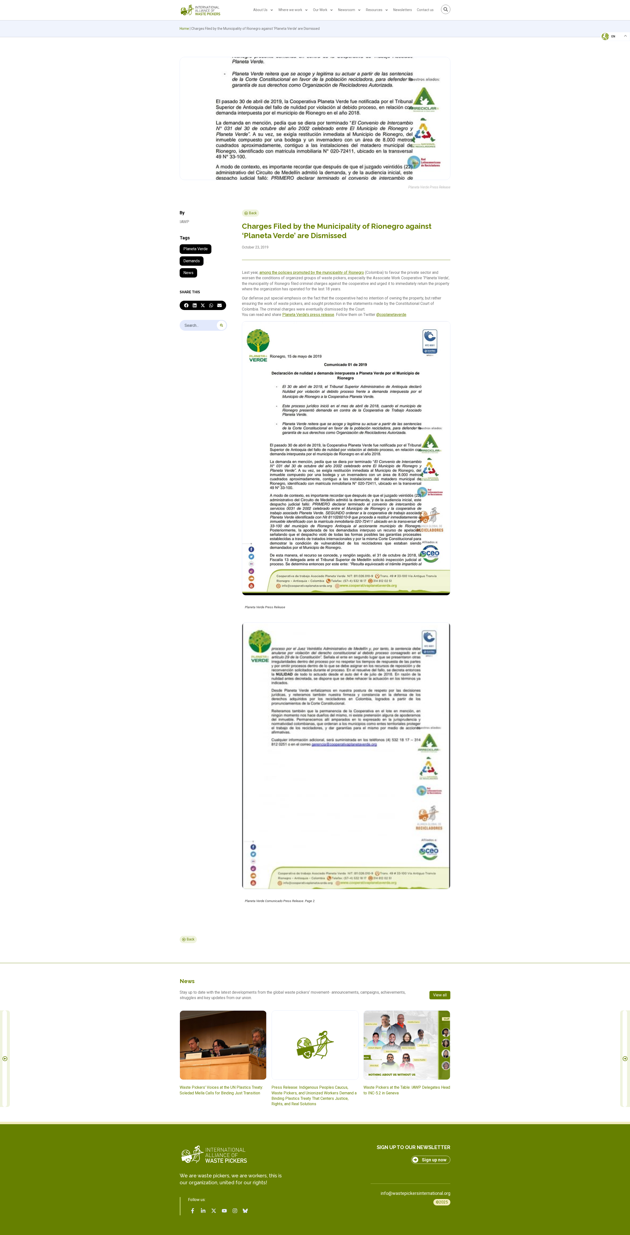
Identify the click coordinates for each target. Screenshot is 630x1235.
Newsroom (346, 10)
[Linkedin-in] (203, 1210)
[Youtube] (224, 1210)
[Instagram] (234, 1210)
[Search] (221, 325)
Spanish (610, 70)
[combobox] (203, 325)
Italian (610, 50)
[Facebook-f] (192, 1210)
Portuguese (614, 60)
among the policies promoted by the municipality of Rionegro (311, 272)
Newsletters (402, 10)
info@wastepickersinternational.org (415, 1193)
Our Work (320, 10)
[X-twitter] (214, 1210)
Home (184, 29)
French (610, 41)
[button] (186, 305)
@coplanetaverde (391, 314)
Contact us (425, 10)
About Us (260, 10)
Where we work (290, 10)
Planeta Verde (195, 249)
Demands (191, 261)
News (188, 272)
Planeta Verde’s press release (308, 314)
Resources (374, 10)
